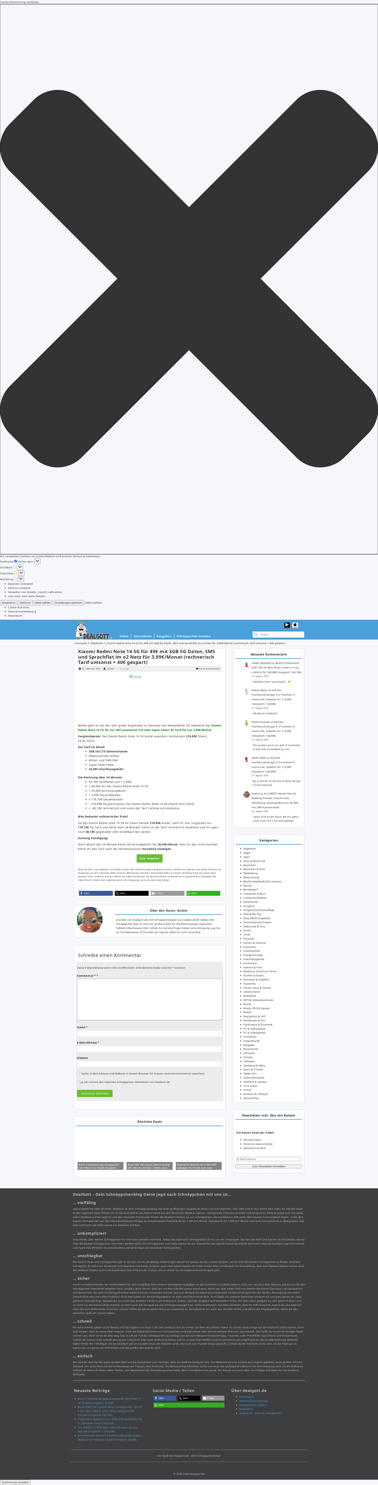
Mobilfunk (249, 996)
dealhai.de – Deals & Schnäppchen (260, 1413)
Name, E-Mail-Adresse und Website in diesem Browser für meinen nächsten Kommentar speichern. (143, 1073)
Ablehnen (25, 602)
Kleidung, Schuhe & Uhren (260, 971)
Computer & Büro (254, 893)
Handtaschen (251, 951)
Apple (247, 852)
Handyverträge (253, 955)
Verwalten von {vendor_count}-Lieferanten (35, 592)
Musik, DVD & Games (256, 1008)
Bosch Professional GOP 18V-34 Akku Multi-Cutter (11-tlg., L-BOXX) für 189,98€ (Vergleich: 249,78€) (277, 667)
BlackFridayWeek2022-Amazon (262, 881)
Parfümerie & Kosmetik (258, 1024)
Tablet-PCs (250, 1073)
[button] (189, 279)
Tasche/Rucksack (254, 1077)
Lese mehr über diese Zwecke (26, 596)
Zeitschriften (251, 1098)
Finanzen (249, 938)
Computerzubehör (255, 897)
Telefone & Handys (255, 1082)
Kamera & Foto (252, 967)
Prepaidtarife (251, 1041)
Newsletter (246, 1409)
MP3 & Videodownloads (258, 1000)
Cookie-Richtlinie (18, 607)
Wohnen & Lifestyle (255, 1094)
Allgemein (97, 643)
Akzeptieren (9, 602)
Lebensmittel (251, 991)
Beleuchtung (251, 877)
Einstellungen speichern (68, 602)
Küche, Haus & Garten (257, 988)
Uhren (247, 1090)
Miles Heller (259, 758)
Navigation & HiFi (254, 1016)
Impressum (15, 615)
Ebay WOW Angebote (256, 918)
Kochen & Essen (253, 975)
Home (124, 636)
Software (249, 1061)
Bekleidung (250, 873)
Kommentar (86, 976)
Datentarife (250, 902)
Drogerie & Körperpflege (258, 910)
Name (82, 1027)
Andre (110, 668)
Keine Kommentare (209, 668)
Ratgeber (164, 636)
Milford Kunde (261, 722)
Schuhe (248, 1057)
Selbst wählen (42, 602)
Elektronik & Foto (254, 926)
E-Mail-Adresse (88, 1042)
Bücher (247, 885)
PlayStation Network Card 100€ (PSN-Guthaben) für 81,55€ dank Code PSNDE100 (197, 1167)
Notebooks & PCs (254, 1020)
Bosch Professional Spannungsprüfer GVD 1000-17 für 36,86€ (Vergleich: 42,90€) (99, 1167)
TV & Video (250, 1086)
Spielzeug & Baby (254, 1065)
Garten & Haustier (254, 943)
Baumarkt (249, 865)
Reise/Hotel (250, 1049)
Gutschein (249, 947)
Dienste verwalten (19, 588)
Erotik (247, 930)
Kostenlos (249, 983)
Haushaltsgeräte (253, 959)
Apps (246, 857)
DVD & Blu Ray (252, 914)
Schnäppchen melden (194, 636)
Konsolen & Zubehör (256, 979)
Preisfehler (250, 1036)
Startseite (81, 643)
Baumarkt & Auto (254, 869)
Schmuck (249, 1053)
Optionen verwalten (20, 584)
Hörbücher (250, 963)
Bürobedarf (250, 889)
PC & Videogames (254, 1028)
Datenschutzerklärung (22, 611)
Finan (246, 934)
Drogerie (248, 906)
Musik (247, 1004)
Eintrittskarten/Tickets (257, 922)
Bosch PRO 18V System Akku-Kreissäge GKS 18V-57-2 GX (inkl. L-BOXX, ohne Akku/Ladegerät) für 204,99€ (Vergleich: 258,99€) (110, 1411)
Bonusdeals (143, 636)
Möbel (247, 1012)
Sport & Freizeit (253, 1069)
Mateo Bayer (260, 690)
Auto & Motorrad (254, 861)
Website (82, 1058)
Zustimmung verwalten (15, 1482)
